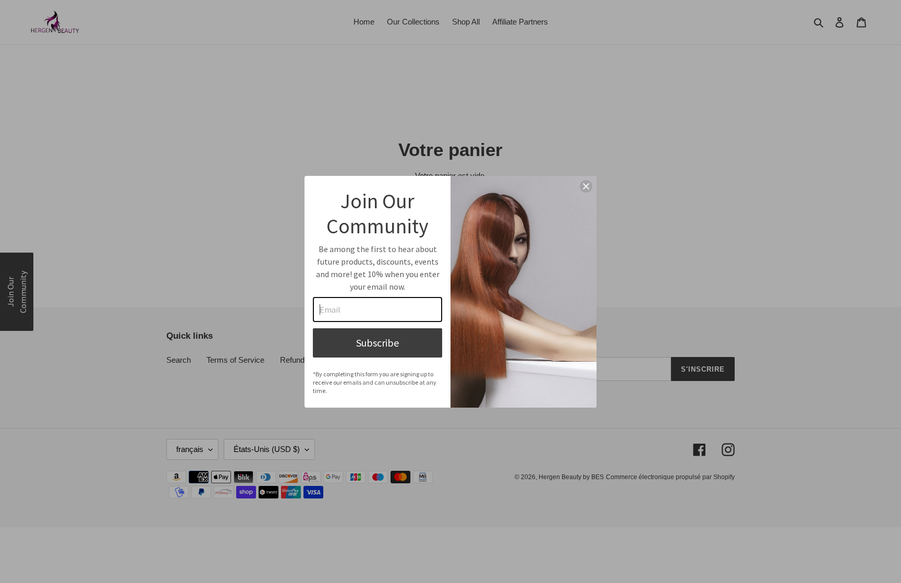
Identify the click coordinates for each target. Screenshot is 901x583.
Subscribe (377, 342)
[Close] (586, 186)
